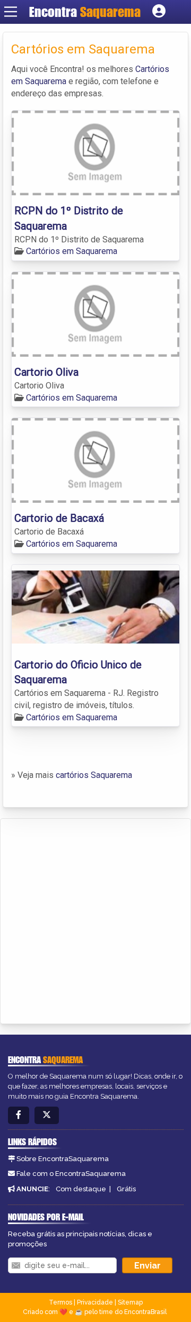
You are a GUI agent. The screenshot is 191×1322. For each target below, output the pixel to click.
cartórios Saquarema (94, 775)
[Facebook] (18, 1115)
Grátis (126, 1189)
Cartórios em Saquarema (71, 251)
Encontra (85, 12)
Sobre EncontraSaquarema (62, 1159)
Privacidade (95, 1302)
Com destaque (81, 1189)
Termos (60, 1302)
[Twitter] (46, 1115)
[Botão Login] (159, 11)
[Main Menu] (10, 11)
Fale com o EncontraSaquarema (71, 1174)
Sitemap (130, 1302)
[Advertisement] (95, 919)
